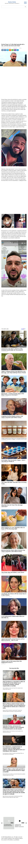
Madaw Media (12, 2)
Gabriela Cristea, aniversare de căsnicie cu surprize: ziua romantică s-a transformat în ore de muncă (13, 727)
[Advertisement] (14, 26)
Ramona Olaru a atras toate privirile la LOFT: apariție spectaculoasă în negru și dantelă (14, 770)
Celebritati (15, 48)
